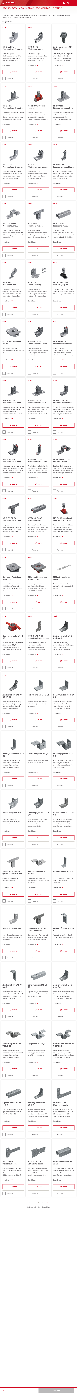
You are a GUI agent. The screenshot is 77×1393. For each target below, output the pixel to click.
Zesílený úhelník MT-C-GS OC (38, 1104)
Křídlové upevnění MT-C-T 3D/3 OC (63, 1045)
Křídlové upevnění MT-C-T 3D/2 (38, 872)
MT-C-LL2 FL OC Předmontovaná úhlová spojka (63, 401)
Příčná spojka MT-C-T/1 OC (63, 755)
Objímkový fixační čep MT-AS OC (12, 578)
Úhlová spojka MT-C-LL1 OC (38, 813)
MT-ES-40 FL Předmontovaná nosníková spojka (60, 224)
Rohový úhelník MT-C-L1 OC (63, 696)
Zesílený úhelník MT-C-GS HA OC (12, 696)
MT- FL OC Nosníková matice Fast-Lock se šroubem (62, 519)
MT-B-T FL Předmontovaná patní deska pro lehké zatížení (13, 107)
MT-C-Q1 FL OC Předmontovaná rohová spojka (63, 342)
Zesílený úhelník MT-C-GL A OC (63, 986)
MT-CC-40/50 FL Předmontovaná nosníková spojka (10, 224)
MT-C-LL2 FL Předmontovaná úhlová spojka (12, 166)
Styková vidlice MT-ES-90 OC (63, 1162)
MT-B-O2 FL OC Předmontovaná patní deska (37, 401)
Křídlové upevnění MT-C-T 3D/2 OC (13, 1045)
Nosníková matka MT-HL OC (13, 637)
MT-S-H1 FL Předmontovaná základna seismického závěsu (12, 283)
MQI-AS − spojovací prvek (61, 578)
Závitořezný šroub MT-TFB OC (62, 48)
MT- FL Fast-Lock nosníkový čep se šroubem (60, 283)
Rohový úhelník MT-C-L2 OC (13, 755)
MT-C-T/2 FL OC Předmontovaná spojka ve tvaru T (12, 519)
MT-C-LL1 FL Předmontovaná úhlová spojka (12, 48)
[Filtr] (8, 1390)
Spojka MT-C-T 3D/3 (36, 1044)
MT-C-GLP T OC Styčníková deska (35, 1162)
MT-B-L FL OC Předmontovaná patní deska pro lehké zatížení (13, 460)
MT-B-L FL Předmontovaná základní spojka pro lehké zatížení (38, 166)
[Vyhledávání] (72, 3)
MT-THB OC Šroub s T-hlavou (37, 107)
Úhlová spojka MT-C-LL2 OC (63, 813)
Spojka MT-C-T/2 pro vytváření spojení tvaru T (13, 872)
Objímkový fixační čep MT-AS (12, 342)
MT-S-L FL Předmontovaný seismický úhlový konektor (35, 283)
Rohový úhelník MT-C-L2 (63, 871)
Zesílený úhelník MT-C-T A (63, 929)
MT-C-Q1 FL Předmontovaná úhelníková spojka (35, 48)
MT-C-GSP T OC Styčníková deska (10, 1162)
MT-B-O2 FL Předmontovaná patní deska (62, 107)
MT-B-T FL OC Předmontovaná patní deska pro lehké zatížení (13, 401)
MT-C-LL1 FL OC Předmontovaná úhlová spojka (38, 342)
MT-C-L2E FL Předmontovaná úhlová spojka (63, 166)
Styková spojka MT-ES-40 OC (12, 1104)
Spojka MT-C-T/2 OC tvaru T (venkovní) (37, 929)
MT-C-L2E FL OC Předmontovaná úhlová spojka (38, 460)
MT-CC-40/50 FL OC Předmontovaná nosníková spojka (61, 460)
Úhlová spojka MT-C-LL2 (13, 928)
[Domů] (10, 3)
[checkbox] (13, 78)
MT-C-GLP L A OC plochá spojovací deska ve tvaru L (38, 637)
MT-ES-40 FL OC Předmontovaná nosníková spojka (35, 519)
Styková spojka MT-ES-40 (38, 986)
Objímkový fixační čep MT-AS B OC (37, 578)
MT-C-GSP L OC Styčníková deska (60, 1104)
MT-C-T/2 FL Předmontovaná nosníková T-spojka (36, 224)
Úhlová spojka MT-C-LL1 (13, 812)
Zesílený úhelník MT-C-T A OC (13, 986)
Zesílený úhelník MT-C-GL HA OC (63, 637)
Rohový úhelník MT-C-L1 (38, 695)
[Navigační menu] (3, 3)
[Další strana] (47, 1202)
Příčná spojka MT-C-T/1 (38, 754)
